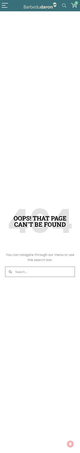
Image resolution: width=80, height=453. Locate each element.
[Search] (64, 5)
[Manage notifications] (70, 444)
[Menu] (5, 5)
